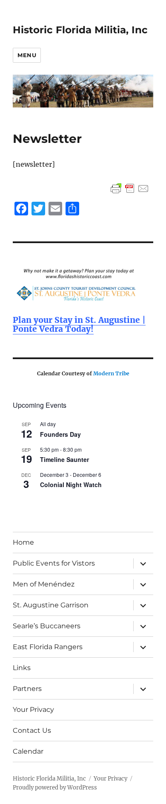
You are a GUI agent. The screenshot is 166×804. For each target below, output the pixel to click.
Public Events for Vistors (54, 563)
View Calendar (32, 503)
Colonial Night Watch (71, 484)
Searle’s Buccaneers (46, 626)
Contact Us (32, 730)
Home (23, 542)
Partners (27, 689)
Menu (26, 55)
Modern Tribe (111, 373)
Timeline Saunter (64, 459)
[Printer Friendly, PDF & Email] (129, 188)
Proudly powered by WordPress (55, 787)
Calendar (28, 751)
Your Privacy (33, 709)
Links (22, 668)
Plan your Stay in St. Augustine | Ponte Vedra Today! (79, 324)
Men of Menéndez (43, 584)
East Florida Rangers (48, 647)
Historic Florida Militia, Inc (80, 30)
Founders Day (60, 434)
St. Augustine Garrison (51, 605)
